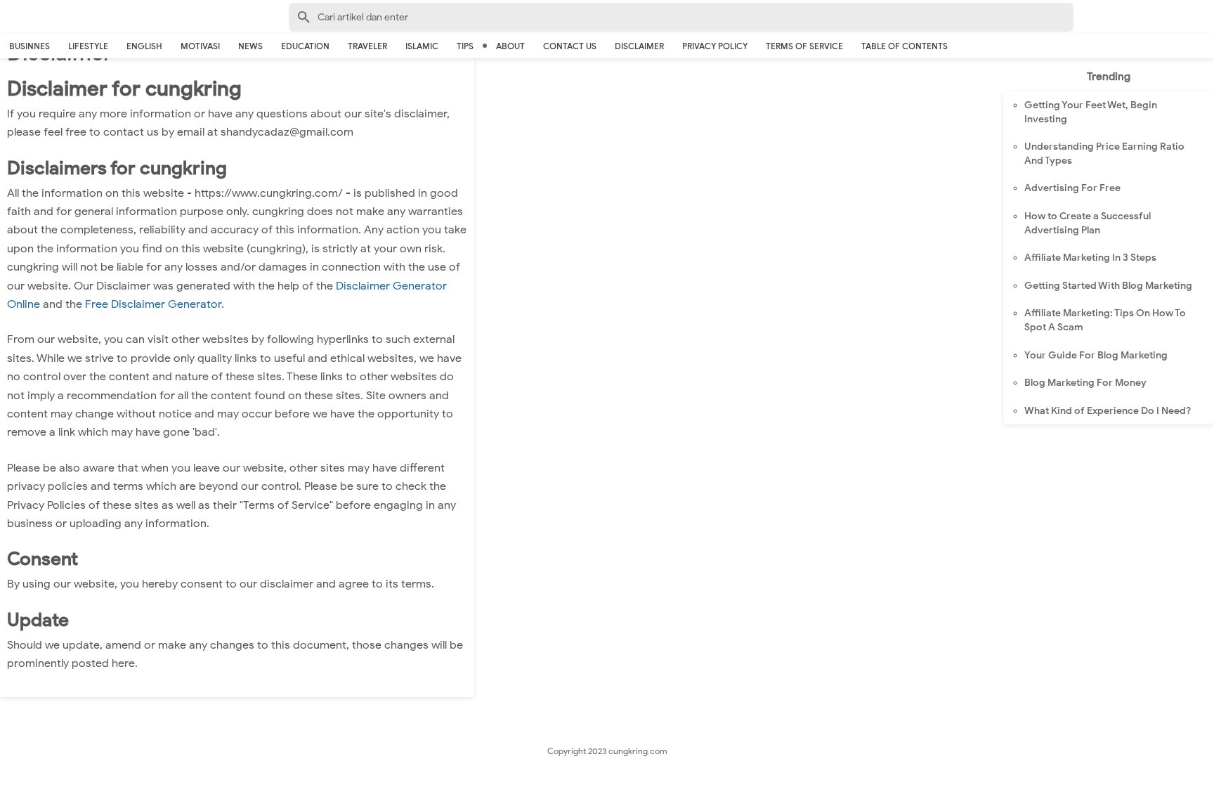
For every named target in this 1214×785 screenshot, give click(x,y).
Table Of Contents (904, 46)
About (510, 46)
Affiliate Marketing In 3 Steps (1090, 258)
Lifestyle (88, 46)
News (250, 46)
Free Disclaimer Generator (153, 304)
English (144, 46)
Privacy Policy (715, 46)
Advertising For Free (1072, 188)
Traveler (367, 46)
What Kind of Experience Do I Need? (1107, 411)
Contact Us (569, 46)
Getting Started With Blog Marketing (1108, 286)
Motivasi (200, 46)
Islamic (421, 46)
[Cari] (1205, 20)
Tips (465, 46)
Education (305, 46)
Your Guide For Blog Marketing (1096, 355)
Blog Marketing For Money (1085, 383)
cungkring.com (637, 751)
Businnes (29, 46)
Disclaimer (639, 46)
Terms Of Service (804, 46)
